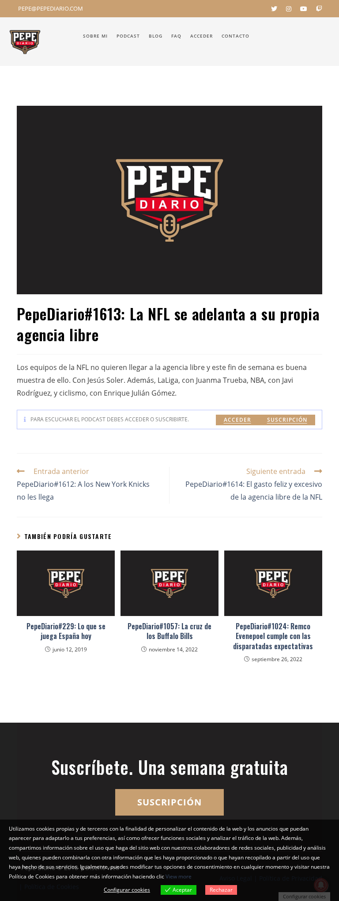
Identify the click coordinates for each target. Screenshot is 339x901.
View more (179, 876)
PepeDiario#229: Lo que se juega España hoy (65, 631)
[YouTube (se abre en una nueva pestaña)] (304, 8)
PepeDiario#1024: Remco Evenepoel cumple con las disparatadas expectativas (273, 636)
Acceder (237, 420)
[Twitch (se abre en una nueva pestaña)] (317, 8)
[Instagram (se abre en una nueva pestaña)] (289, 8)
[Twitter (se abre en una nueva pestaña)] (274, 8)
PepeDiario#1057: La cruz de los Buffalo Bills (169, 631)
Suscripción (287, 420)
